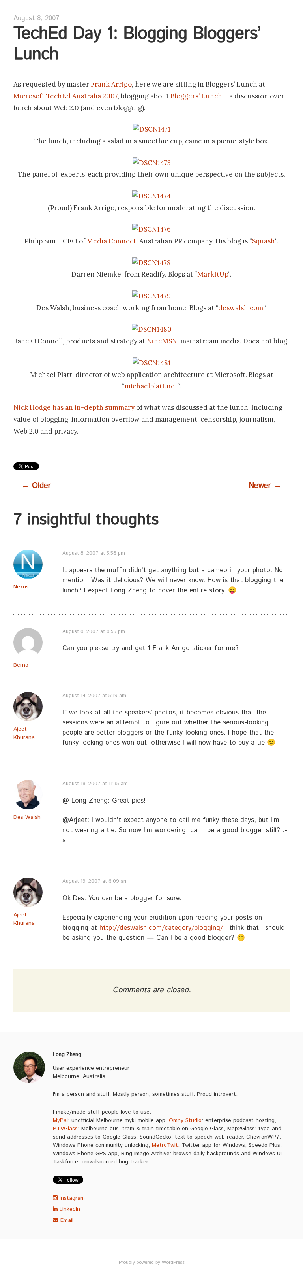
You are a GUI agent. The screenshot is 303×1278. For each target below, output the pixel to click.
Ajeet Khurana (24, 733)
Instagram (71, 1198)
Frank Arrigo (111, 84)
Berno (20, 665)
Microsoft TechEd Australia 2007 (65, 96)
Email (65, 1220)
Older (36, 486)
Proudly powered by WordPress (152, 1262)
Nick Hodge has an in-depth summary (74, 407)
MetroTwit (165, 1145)
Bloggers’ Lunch (196, 96)
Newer (265, 486)
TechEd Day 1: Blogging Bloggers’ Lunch (137, 44)
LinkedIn (69, 1209)
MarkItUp (212, 274)
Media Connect (111, 241)
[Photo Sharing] (151, 128)
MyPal (60, 1120)
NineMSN (162, 341)
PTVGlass (65, 1129)
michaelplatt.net (151, 386)
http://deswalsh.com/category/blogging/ (161, 928)
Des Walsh (27, 817)
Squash (263, 241)
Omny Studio (185, 1120)
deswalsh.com (240, 307)
